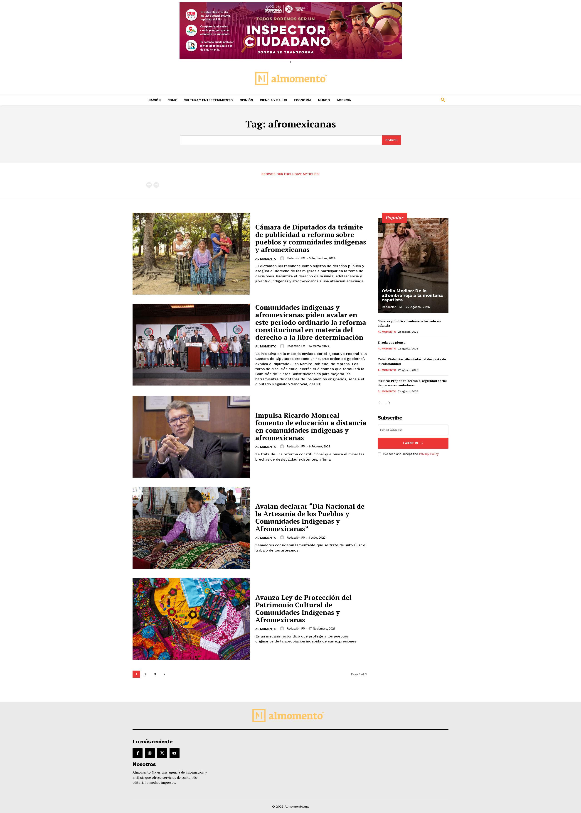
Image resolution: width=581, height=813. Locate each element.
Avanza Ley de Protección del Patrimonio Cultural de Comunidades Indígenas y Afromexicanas (303, 608)
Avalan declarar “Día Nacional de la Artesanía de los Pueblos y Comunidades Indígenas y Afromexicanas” (309, 517)
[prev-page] (149, 185)
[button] (413, 100)
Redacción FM (296, 258)
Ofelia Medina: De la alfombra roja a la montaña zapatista (412, 295)
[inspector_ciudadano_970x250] (290, 30)
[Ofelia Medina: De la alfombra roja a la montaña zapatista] (413, 265)
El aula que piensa (391, 342)
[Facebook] (138, 753)
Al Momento (265, 258)
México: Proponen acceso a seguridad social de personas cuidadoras (412, 382)
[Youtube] (175, 753)
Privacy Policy (428, 454)
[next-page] (164, 674)
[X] (162, 753)
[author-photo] (283, 258)
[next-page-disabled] (156, 185)
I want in (410, 443)
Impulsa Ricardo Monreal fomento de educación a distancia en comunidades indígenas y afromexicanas (310, 426)
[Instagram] (150, 753)
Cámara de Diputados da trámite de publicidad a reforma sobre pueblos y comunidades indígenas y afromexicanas (310, 238)
